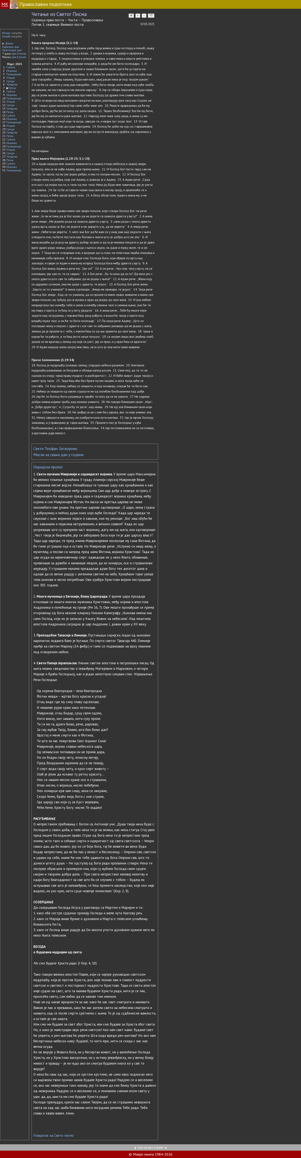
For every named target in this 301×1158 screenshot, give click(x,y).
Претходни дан (12, 50)
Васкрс (6, 33)
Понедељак (13, 74)
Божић (6, 36)
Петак (12, 88)
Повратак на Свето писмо (53, 1135)
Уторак (10, 78)
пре (14, 53)
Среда (10, 81)
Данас (7, 43)
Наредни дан (10, 47)
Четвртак (11, 84)
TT (151, 15)
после (22, 53)
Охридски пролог (48, 467)
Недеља (11, 71)
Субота (10, 67)
